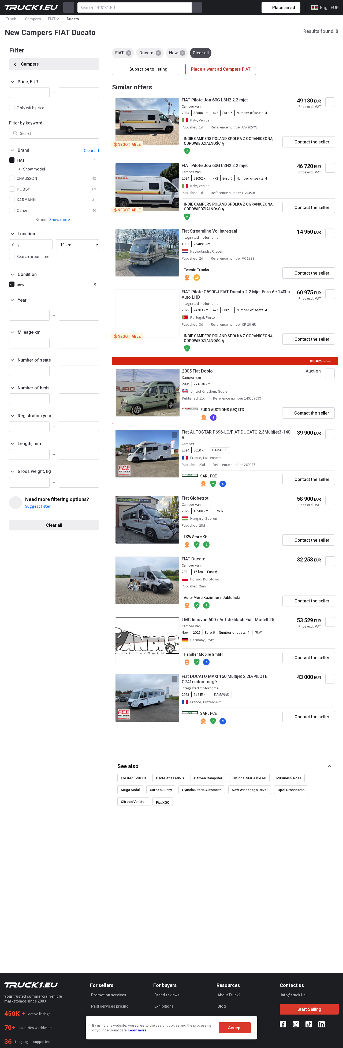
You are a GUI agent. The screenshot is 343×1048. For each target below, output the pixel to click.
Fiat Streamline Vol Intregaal (209, 231)
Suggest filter (38, 506)
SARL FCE (208, 476)
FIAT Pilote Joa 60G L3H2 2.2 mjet (215, 99)
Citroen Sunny (161, 790)
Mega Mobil (130, 790)
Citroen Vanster (133, 802)
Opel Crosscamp (291, 790)
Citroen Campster (208, 778)
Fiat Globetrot (195, 498)
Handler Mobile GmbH (203, 654)
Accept (235, 1027)
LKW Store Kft (195, 537)
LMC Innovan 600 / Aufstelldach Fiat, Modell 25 (228, 619)
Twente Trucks (196, 270)
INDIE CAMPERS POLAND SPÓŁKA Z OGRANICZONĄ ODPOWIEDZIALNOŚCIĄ (228, 141)
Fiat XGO (162, 802)
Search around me (33, 256)
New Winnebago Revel (249, 790)
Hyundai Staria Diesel (249, 778)
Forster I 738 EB (133, 778)
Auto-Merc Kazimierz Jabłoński (212, 597)
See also (128, 766)
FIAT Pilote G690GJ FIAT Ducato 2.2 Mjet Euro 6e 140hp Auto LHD (236, 294)
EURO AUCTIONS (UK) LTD (222, 410)
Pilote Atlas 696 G (170, 778)
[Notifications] (238, 7)
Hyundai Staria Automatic (202, 790)
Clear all (54, 525)
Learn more (137, 1030)
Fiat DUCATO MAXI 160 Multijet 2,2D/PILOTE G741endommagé (224, 679)
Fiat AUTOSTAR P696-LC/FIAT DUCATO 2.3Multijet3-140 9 (236, 435)
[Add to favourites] (330, 102)
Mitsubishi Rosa (288, 778)
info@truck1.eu (294, 995)
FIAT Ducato (194, 558)
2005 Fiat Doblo (197, 371)
